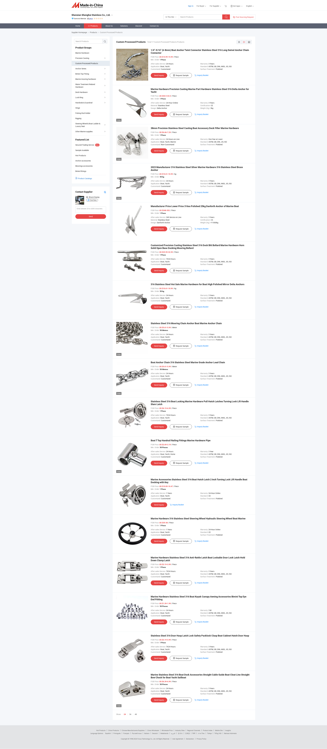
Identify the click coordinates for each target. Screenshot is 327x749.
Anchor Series (80, 68)
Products (94, 26)
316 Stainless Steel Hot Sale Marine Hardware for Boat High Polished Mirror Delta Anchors (197, 284)
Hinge (77, 108)
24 (125, 714)
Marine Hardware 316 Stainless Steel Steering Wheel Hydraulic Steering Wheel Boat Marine (198, 518)
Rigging (78, 118)
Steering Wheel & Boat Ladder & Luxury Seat (87, 124)
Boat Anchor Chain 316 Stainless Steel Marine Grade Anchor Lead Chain (188, 362)
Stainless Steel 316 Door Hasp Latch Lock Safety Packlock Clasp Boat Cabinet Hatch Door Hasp (200, 635)
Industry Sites (180, 730)
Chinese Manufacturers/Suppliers (133, 730)
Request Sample (182, 75)
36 (130, 714)
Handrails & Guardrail (83, 102)
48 (136, 714)
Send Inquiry (159, 75)
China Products (113, 730)
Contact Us (154, 26)
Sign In (190, 6)
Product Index (207, 730)
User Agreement (177, 739)
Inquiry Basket (202, 75)
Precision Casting (82, 58)
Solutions (124, 26)
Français (126, 733)
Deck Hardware (81, 92)
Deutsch (155, 733)
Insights (228, 730)
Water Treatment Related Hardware (85, 85)
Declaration (190, 739)
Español (108, 733)
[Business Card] (105, 192)
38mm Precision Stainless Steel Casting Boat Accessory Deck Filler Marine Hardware (195, 128)
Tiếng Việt (217, 733)
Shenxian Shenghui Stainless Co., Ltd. (91, 15)
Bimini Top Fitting (82, 74)
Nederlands (164, 733)
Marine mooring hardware (85, 79)
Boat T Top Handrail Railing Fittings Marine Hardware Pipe (181, 440)
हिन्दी (193, 733)
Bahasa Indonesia (230, 733)
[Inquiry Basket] (226, 6)
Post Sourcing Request (245, 17)
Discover (138, 26)
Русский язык (137, 733)
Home (77, 26)
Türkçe (209, 733)
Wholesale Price (167, 730)
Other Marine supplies (84, 131)
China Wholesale (153, 730)
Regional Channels (193, 730)
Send (91, 216)
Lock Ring (79, 97)
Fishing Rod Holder (82, 113)
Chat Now (93, 200)
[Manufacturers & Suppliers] (88, 5)
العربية (173, 733)
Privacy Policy (201, 739)
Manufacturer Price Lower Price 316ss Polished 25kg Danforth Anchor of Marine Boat (195, 206)
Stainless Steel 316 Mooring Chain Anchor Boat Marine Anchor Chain (186, 323)
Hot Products (101, 730)
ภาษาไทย (201, 733)
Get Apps (237, 6)
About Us (109, 26)
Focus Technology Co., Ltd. (146, 739)
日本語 (187, 733)
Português (117, 733)
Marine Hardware (82, 53)
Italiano (146, 733)
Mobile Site (219, 730)
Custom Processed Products (86, 63)
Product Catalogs (85, 178)
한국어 (180, 733)
